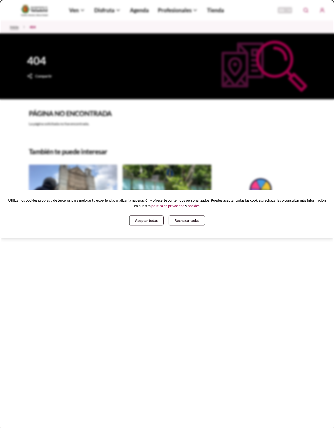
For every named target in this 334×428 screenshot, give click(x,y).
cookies (193, 205)
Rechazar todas (186, 220)
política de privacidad (167, 205)
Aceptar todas (146, 220)
